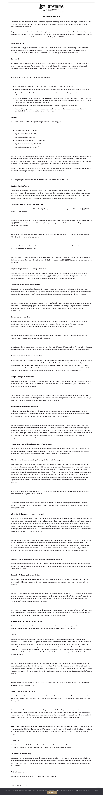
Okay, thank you (52, 792)
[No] (101, 791)
